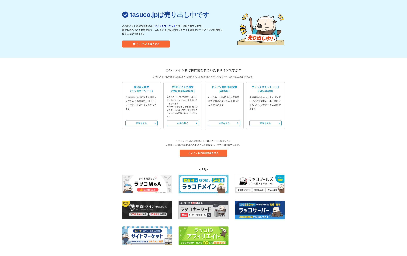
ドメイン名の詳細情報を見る (203, 153)
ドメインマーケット (165, 26)
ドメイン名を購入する (147, 44)
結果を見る (141, 123)
